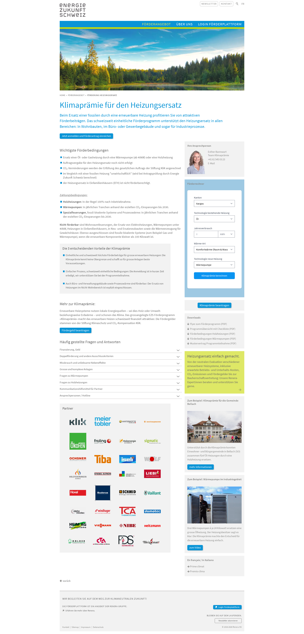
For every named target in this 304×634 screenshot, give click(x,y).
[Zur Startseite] (73, 10)
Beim (64, 115)
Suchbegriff (237, 3)
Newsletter (209, 3)
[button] (178, 350)
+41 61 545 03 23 (216, 159)
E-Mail (211, 163)
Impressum (86, 627)
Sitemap (75, 627)
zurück (66, 581)
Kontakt (226, 3)
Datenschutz (98, 627)
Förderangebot (156, 24)
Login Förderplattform (220, 24)
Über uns (184, 24)
